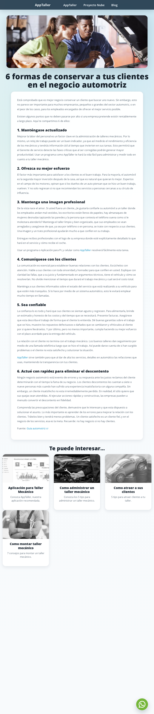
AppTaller (43, 5)
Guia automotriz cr (37, 428)
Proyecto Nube (94, 5)
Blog (114, 5)
